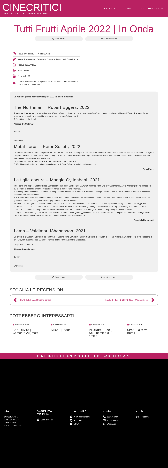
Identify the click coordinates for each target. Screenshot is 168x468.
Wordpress (18, 141)
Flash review (23, 70)
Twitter (17, 132)
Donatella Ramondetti (56, 59)
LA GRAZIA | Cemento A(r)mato (26, 331)
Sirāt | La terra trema (137, 331)
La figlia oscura (43, 81)
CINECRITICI (31, 7)
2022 (27, 76)
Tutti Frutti (35, 84)
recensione (73, 81)
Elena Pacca (72, 59)
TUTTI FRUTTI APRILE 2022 (37, 54)
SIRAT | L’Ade (61, 330)
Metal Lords (62, 81)
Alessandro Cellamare (36, 59)
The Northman (24, 84)
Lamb (53, 81)
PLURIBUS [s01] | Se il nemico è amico (101, 332)
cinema (21, 81)
